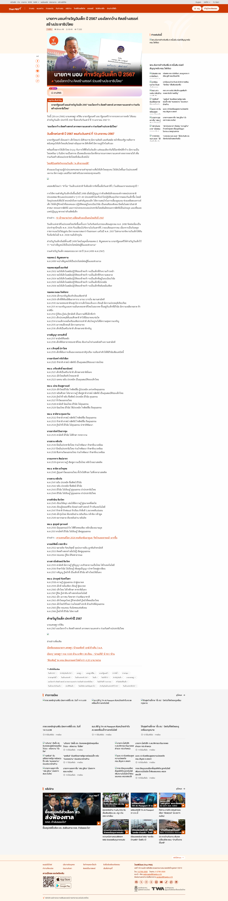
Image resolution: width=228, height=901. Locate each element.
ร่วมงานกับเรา (67, 868)
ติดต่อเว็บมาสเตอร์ (89, 868)
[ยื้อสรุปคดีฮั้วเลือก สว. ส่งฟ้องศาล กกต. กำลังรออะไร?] (72, 809)
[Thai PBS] (15, 8)
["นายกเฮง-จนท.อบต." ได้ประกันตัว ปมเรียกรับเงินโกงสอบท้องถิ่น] (156, 138)
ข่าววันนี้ (114, 673)
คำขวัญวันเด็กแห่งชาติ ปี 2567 (109, 686)
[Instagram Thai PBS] (146, 882)
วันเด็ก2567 (51, 673)
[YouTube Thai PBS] (161, 882)
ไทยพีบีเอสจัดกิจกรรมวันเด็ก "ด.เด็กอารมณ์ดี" (68, 163)
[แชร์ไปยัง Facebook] (37, 61)
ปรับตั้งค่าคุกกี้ (107, 868)
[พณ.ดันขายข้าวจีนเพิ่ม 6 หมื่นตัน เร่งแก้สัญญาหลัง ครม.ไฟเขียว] (171, 50)
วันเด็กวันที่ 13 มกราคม (104, 681)
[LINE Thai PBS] (156, 882)
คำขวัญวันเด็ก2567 (66, 673)
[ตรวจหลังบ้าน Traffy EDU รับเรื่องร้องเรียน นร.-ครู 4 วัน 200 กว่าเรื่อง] (116, 800)
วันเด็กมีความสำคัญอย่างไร (86, 686)
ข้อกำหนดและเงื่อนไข (89, 864)
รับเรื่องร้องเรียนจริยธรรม (111, 864)
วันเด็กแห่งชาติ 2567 (81, 677)
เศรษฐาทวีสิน (90, 673)
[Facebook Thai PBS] (136, 882)
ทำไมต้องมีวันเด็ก (121, 681)
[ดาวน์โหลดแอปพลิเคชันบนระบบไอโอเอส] (63, 879)
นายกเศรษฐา (130, 677)
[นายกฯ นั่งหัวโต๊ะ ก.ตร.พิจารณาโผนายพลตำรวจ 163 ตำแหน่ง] (124, 747)
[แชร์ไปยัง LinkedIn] (37, 76)
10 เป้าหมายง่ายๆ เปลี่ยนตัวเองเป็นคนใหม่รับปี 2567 (80, 218)
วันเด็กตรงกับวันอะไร (54, 686)
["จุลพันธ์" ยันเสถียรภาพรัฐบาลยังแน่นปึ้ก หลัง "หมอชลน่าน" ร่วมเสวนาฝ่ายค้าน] (156, 101)
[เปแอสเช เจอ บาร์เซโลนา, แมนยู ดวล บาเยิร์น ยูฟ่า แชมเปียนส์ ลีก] (156, 75)
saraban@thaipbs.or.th (164, 877)
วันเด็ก (95, 677)
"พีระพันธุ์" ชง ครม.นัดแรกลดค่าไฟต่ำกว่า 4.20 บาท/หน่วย (74, 660)
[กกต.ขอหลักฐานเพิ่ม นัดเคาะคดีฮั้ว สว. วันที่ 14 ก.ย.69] (65, 711)
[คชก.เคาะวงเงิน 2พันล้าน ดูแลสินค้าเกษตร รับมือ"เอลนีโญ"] (156, 92)
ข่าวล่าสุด (125, 673)
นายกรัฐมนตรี (103, 673)
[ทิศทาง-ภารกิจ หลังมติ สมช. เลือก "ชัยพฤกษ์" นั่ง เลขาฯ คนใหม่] (172, 800)
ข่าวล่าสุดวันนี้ (52, 677)
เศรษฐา (79, 673)
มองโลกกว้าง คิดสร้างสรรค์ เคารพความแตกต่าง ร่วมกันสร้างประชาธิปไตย (70, 681)
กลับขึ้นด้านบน (177, 858)
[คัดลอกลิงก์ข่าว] (37, 81)
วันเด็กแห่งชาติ (65, 677)
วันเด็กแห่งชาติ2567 (129, 686)
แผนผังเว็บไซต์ (47, 864)
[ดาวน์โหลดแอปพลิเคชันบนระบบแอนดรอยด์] (63, 885)
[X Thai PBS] (141, 882)
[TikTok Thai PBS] (166, 882)
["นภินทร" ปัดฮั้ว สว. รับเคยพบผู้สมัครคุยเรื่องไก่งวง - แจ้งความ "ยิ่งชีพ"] (52, 747)
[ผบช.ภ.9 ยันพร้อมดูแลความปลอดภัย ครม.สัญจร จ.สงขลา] (156, 111)
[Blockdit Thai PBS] (171, 882)
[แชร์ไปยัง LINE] (37, 71)
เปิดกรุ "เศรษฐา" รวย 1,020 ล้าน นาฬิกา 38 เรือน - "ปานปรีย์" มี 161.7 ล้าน (81, 654)
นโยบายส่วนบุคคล (69, 864)
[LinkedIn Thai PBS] (176, 882)
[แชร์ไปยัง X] (37, 66)
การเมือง (49, 29)
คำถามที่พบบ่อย (48, 868)
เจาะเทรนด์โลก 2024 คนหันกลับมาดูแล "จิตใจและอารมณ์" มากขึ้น (86, 538)
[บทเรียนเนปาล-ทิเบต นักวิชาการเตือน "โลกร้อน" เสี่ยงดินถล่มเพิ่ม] (156, 84)
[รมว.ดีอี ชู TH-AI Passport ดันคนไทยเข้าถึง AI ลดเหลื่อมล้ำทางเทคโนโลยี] (114, 711)
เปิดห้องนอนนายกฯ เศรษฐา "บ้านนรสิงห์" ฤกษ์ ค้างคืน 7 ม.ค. (75, 648)
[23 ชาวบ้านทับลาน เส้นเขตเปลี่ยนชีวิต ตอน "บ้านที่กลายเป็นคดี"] (172, 826)
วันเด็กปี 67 (104, 677)
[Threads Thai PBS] (151, 882)
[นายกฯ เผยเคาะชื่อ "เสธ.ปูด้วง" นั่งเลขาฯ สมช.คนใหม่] (156, 119)
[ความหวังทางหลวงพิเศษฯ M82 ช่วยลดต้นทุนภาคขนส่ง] (116, 826)
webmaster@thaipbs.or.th (152, 874)
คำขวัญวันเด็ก (117, 677)
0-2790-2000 (143, 871)
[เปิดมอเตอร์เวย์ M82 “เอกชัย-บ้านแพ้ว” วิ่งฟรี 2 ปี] (144, 826)
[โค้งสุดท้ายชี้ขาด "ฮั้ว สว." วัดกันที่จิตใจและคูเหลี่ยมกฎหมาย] (163, 711)
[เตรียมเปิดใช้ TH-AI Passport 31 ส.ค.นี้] (144, 800)
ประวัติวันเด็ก (70, 686)
